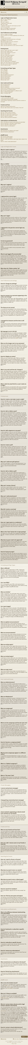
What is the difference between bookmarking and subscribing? (13, 122)
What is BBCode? (4, 69)
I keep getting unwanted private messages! (9, 99)
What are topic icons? (5, 79)
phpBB (16, 338)
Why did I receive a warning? (6, 60)
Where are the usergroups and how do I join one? (10, 88)
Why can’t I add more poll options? (7, 55)
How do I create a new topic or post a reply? (9, 50)
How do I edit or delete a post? (7, 51)
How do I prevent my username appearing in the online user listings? (12, 36)
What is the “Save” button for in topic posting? (10, 62)
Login (7, 9)
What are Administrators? (6, 84)
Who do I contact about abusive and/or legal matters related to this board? (14, 140)
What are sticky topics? (5, 77)
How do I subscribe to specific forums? (8, 124)
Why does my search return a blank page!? (9, 114)
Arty (10, 1042)
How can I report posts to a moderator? (8, 61)
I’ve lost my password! (5, 27)
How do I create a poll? (5, 53)
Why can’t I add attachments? (7, 58)
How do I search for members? (7, 116)
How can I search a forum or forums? (8, 112)
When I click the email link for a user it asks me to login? (12, 45)
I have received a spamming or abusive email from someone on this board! (13, 101)
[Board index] (14, 3)
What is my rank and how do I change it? (9, 44)
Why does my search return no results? (8, 113)
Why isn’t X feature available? (6, 137)
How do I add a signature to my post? (8, 52)
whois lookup (3, 1010)
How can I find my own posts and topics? (9, 117)
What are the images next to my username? (9, 41)
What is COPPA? (4, 20)
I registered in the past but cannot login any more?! (11, 25)
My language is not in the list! (6, 40)
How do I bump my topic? (6, 65)
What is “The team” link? (5, 93)
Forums (4, 8)
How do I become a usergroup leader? (8, 89)
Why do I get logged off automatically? (8, 28)
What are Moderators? (5, 85)
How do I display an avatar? (6, 42)
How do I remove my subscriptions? (8, 125)
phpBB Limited (7, 985)
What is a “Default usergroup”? (7, 92)
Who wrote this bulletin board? (7, 136)
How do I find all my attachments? (7, 131)
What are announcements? (6, 76)
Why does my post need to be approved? (9, 63)
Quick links (2, 8)
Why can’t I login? (4, 24)
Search (3, 9)
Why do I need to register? (6, 19)
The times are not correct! (6, 37)
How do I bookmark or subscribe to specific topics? (11, 123)
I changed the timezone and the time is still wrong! (11, 39)
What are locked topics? (5, 78)
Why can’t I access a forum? (6, 57)
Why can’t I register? (5, 22)
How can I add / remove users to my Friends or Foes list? (12, 107)
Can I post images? (4, 73)
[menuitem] (26, 12)
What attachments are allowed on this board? (9, 130)
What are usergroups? (5, 87)
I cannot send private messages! (7, 97)
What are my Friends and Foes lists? (8, 106)
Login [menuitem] (26, 8)
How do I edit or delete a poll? (6, 56)
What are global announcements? (7, 74)
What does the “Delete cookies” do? (8, 29)
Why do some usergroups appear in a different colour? (11, 90)
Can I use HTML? (4, 71)
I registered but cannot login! (6, 23)
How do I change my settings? (7, 34)
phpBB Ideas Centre (5, 997)
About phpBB (9, 988)
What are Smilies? (4, 72)
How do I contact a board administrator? (8, 141)
